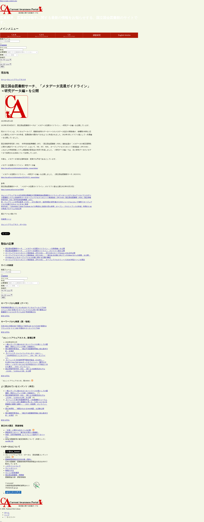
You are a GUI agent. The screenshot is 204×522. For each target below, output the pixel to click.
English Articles (124, 35)
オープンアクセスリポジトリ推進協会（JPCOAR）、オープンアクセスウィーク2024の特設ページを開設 (45, 260)
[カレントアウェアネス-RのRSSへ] (32, 381)
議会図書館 (44, 195)
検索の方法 (9, 470)
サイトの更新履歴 (12, 473)
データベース (64, 195)
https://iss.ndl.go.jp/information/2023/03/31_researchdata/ (20, 177)
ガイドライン (54, 195)
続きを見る (5, 316)
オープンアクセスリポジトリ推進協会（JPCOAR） (46, 197)
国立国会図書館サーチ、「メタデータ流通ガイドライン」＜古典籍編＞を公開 (35, 248)
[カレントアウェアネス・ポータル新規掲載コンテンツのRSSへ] (12, 457)
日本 (21, 195)
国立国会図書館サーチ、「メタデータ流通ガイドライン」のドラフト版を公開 (35, 251)
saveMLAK (9, 441)
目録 (16, 197)
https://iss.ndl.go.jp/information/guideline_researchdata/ (19, 168)
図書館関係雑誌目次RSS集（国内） (18, 459)
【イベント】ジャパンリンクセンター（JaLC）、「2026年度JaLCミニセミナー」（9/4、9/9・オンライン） (25, 355)
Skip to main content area (8, 1)
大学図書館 (36, 195)
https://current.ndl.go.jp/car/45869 (12, 189)
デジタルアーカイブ (76, 195)
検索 (2, 66)
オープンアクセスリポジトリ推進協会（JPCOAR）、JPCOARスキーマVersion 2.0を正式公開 (40, 253)
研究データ (22, 197)
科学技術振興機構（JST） (23, 200)
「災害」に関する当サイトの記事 (18, 430)
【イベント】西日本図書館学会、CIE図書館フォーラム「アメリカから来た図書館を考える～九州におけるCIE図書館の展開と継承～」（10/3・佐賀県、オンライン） (26, 402)
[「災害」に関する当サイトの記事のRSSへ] (33, 430)
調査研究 (97, 35)
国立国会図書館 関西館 (14, 475)
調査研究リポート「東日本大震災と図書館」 (22, 432)
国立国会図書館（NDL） (74, 197)
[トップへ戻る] (1, 521)
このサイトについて (13, 466)
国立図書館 (27, 195)
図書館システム (9, 197)
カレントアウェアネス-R (10, 195)
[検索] (2, 274)
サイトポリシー (11, 468)
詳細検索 (3, 45)
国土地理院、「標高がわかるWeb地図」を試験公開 (24, 409)
